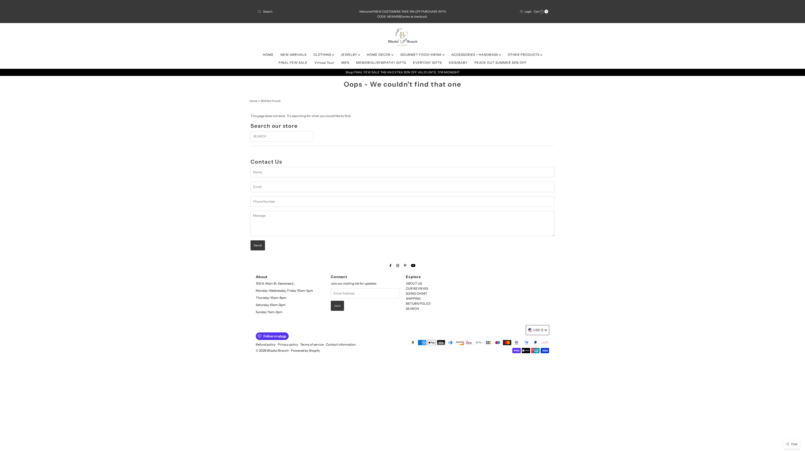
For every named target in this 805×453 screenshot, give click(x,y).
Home (253, 101)
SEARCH (412, 309)
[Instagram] (397, 265)
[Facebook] (390, 265)
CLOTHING (322, 55)
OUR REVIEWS (417, 288)
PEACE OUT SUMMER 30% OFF (500, 63)
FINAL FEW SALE (293, 63)
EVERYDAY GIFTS (427, 63)
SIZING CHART (416, 293)
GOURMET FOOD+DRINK (421, 55)
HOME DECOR (379, 55)
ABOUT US (414, 283)
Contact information (341, 344)
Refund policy (266, 344)
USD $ (538, 330)
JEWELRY (349, 55)
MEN (345, 63)
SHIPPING (413, 299)
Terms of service (312, 344)
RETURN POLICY (418, 304)
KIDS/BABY (458, 63)
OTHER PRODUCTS (524, 55)
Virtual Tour (324, 63)
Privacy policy (288, 344)
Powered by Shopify (305, 351)
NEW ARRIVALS (293, 55)
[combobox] (303, 11)
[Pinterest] (405, 265)
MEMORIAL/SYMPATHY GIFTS (381, 63)
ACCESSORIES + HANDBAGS (475, 55)
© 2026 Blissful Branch (272, 351)
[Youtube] (413, 265)
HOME (268, 55)
